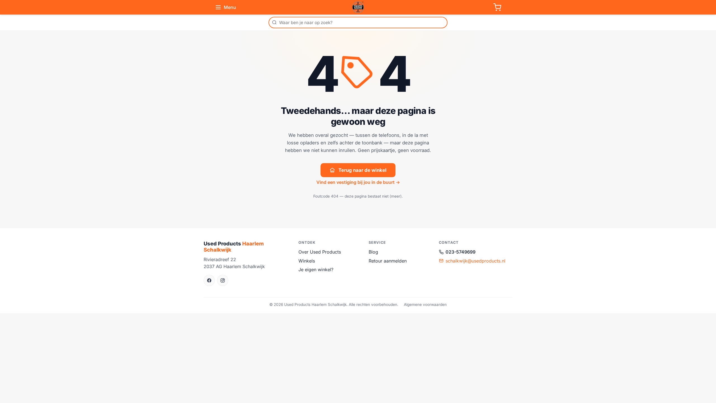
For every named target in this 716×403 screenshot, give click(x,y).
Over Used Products (319, 252)
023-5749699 (460, 252)
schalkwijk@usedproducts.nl (475, 261)
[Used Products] (358, 7)
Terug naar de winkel (362, 170)
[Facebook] (209, 280)
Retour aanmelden (388, 261)
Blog (373, 252)
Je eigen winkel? (315, 269)
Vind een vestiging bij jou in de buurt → (358, 182)
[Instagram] (222, 280)
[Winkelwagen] (497, 7)
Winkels (306, 261)
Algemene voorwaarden (425, 304)
